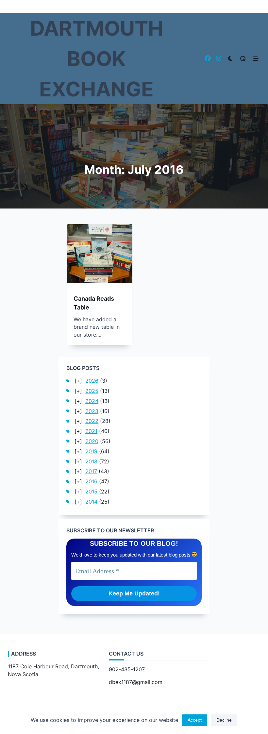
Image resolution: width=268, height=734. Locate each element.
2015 (91, 492)
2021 (91, 431)
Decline (224, 720)
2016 (91, 481)
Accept (195, 720)
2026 (91, 381)
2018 (91, 462)
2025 (91, 391)
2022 (91, 421)
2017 (91, 471)
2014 (91, 502)
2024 (91, 401)
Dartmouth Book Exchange (96, 58)
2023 (91, 411)
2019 (91, 451)
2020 (91, 441)
